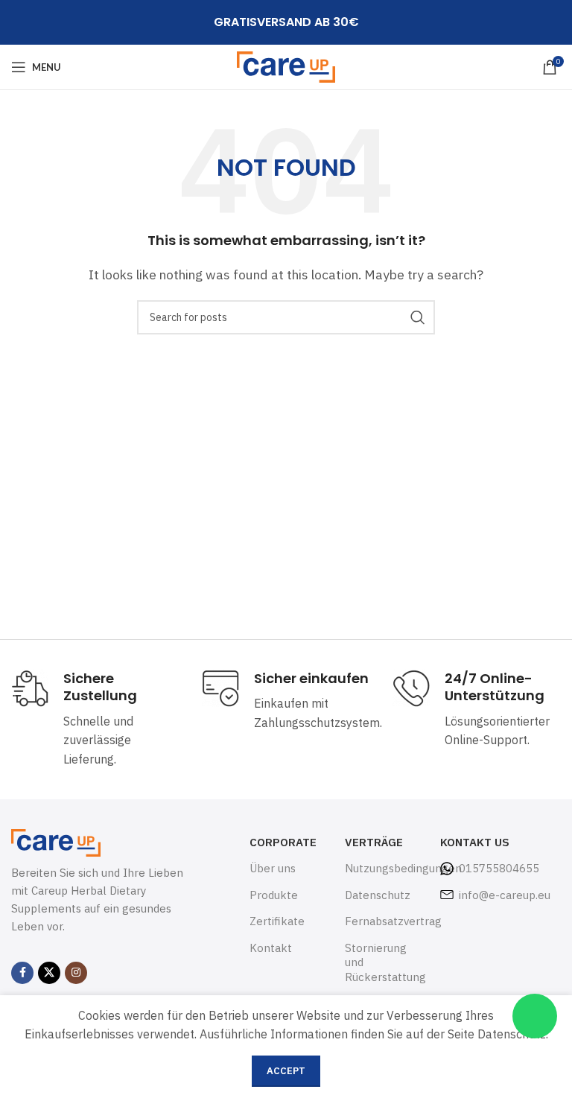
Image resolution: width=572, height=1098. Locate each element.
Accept (286, 1070)
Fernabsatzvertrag (381, 921)
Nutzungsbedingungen (381, 868)
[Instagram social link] (76, 973)
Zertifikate (277, 921)
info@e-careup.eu (504, 895)
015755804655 (499, 868)
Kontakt (271, 948)
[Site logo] (286, 65)
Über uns (273, 868)
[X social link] (49, 973)
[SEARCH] (418, 317)
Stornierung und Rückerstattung (381, 962)
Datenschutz (377, 895)
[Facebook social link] (22, 973)
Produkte (274, 895)
